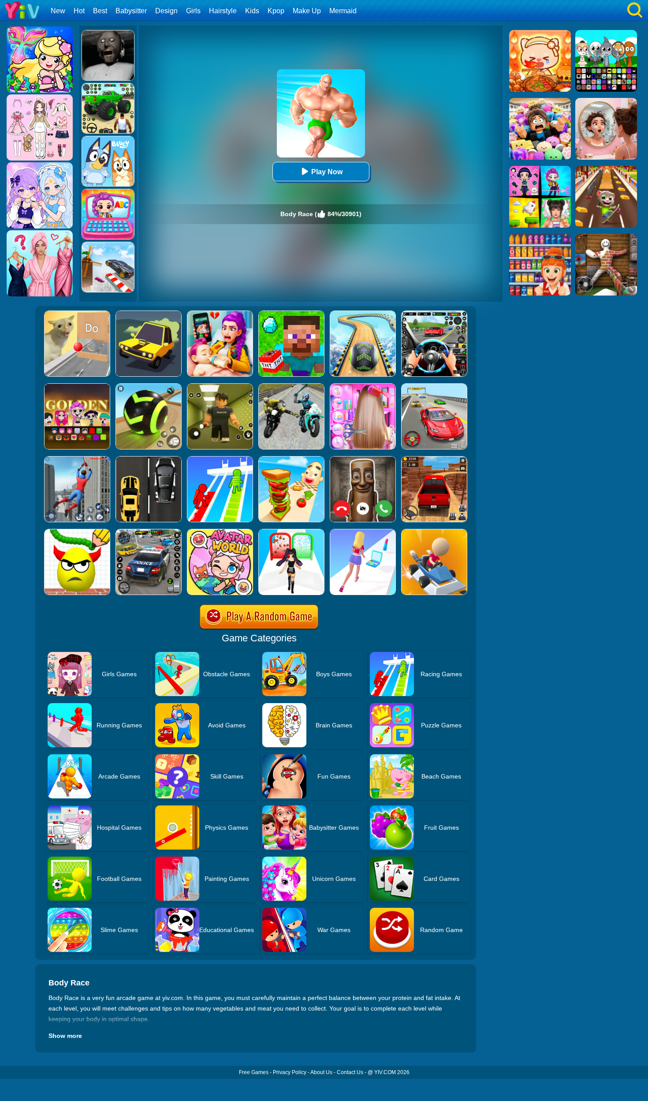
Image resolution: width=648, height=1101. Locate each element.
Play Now (327, 172)
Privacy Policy (289, 1072)
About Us (321, 1072)
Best (100, 11)
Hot (79, 11)
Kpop (276, 11)
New (58, 11)
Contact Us (350, 1072)
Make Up (307, 11)
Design (166, 11)
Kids (252, 11)
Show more (65, 1035)
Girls (193, 11)
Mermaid (343, 11)
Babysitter (131, 11)
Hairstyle (223, 11)
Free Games (253, 1072)
